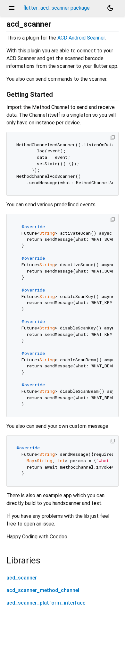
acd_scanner (21, 578)
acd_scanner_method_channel (42, 590)
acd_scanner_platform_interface (45, 603)
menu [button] (11, 8)
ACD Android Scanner (81, 38)
